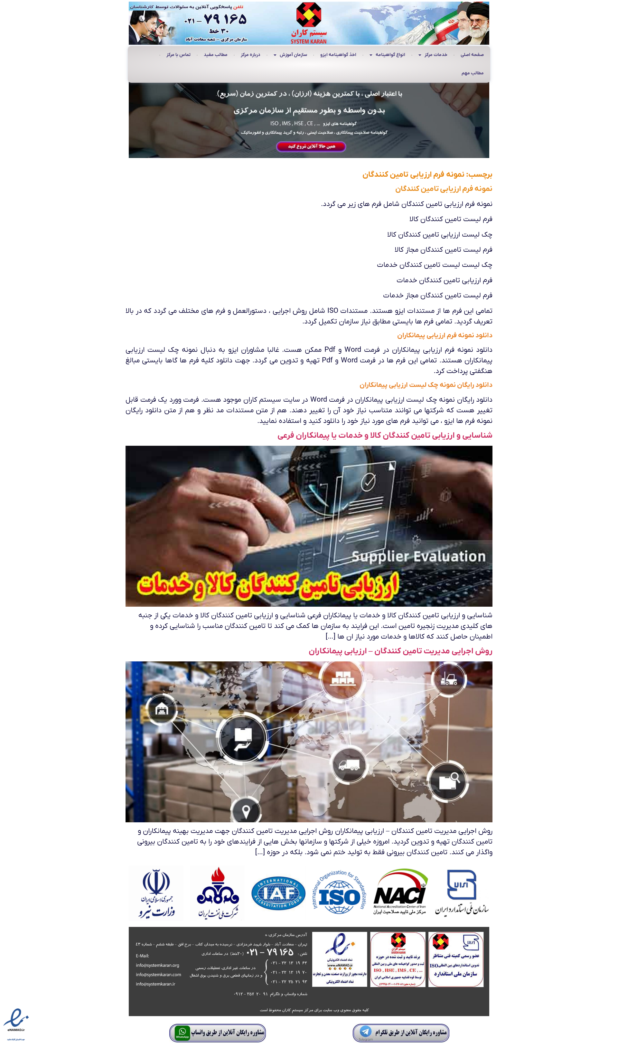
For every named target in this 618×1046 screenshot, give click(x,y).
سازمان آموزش (293, 55)
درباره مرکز (250, 55)
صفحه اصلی (472, 55)
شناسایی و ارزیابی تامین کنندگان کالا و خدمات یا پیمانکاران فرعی (384, 435)
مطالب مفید (216, 55)
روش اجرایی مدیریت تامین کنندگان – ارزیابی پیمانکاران (400, 651)
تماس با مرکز (178, 55)
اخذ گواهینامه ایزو (338, 55)
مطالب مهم (473, 73)
